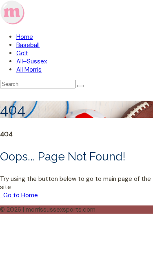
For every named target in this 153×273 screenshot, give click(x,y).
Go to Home (20, 195)
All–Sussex (31, 61)
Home (24, 37)
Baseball (28, 45)
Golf (22, 53)
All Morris (29, 69)
